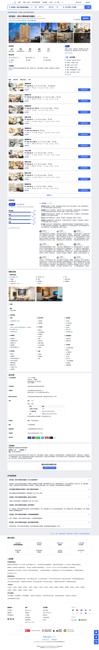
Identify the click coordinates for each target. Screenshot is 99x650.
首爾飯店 (56, 587)
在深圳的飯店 (70, 533)
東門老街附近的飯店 (37, 581)
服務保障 (9, 612)
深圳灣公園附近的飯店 (32, 578)
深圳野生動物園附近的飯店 (78, 578)
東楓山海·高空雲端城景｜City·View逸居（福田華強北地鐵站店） (67, 564)
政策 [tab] (29, 79)
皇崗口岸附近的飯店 (48, 581)
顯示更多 (11, 69)
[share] (96, 637)
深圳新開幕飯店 (25, 595)
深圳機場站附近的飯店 (71, 581)
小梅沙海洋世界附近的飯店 (54, 578)
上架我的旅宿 (46, 617)
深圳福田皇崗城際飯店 (45, 570)
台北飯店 (9, 587)
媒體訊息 (27, 612)
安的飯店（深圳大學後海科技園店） (22, 16)
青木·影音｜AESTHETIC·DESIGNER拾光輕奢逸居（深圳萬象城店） (61, 567)
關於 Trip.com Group (29, 622)
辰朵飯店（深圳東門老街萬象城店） (31, 570)
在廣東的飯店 (62, 533)
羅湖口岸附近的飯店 (66, 578)
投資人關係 (45, 610)
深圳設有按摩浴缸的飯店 (48, 595)
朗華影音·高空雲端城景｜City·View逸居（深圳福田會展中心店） (21, 564)
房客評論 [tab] (15, 79)
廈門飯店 (72, 587)
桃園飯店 (83, 587)
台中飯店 (15, 587)
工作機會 (27, 615)
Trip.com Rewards (47, 612)
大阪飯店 (41, 587)
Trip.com (52, 533)
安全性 (44, 619)
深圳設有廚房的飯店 (59, 595)
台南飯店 (36, 587)
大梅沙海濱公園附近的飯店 (13, 581)
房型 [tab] (10, 79)
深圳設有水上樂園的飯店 (35, 595)
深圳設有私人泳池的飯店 (70, 595)
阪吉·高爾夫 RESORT (12, 573)
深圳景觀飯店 (18, 595)
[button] (62, 2)
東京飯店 (25, 587)
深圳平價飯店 (10, 595)
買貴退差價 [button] (77, 19)
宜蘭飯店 (67, 587)
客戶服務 (9, 610)
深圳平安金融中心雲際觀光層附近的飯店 (16, 578)
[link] (78, 2)
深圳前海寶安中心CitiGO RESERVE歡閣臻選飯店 (62, 570)
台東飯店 (9, 590)
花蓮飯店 (20, 590)
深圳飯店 (30, 590)
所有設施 (11, 62)
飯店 (57, 533)
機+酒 (50, 2)
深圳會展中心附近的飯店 (26, 581)
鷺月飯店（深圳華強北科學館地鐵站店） (36, 567)
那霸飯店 (62, 587)
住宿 (15, 2)
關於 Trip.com (28, 610)
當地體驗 (44, 2)
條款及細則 (27, 617)
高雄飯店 (20, 587)
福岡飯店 (15, 590)
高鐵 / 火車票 (26, 2)
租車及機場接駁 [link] (36, 2)
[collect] (96, 632)
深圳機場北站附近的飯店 (59, 581)
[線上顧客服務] (96, 642)
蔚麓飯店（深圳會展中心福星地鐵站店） (16, 567)
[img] (24, 33)
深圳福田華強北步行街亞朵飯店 (14, 570)
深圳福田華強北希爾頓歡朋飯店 (44, 564)
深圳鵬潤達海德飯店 (78, 570)
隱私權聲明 (27, 619)
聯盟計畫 (45, 615)
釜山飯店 (46, 587)
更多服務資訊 (10, 615)
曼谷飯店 (51, 587)
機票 (19, 2)
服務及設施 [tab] (23, 79)
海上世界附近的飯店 (42, 578)
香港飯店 (25, 590)
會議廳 (11, 281)
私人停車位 (12, 277)
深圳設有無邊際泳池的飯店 (13, 598)
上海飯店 (30, 587)
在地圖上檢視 (68, 74)
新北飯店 (77, 587)
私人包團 (57, 2)
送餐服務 (40, 323)
